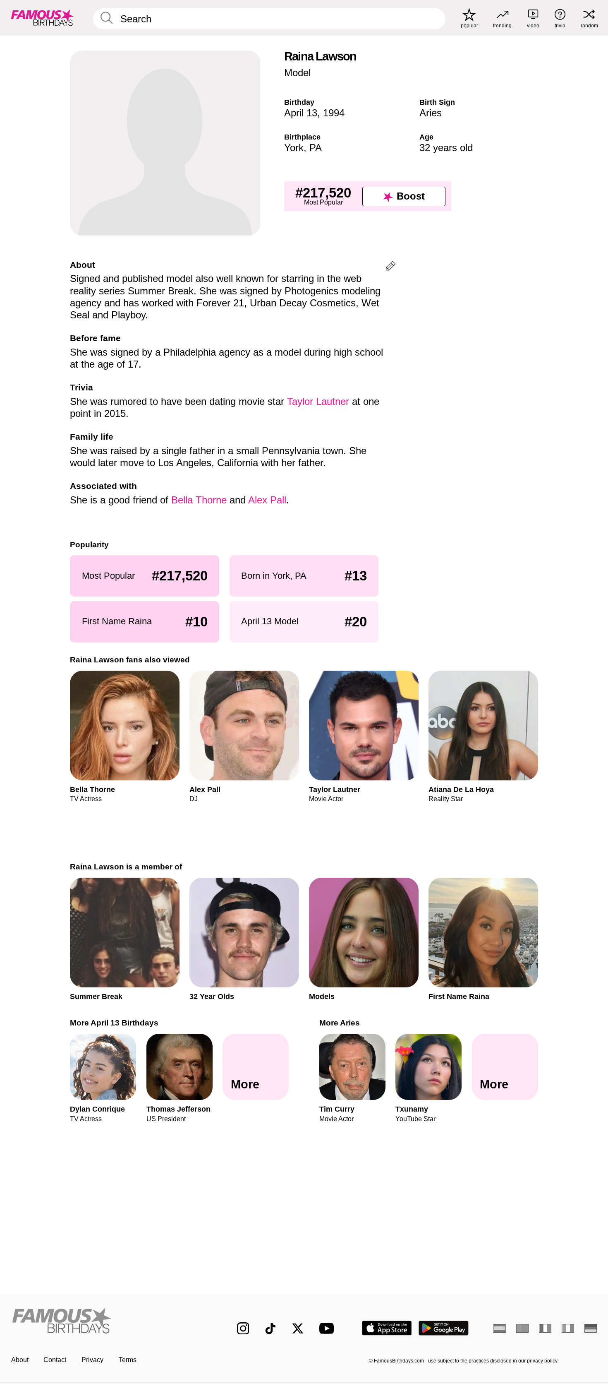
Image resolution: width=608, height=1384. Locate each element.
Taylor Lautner (318, 401)
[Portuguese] (522, 1328)
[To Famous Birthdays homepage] (42, 17)
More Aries (339, 1022)
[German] (590, 1328)
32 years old (446, 147)
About (20, 1359)
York (294, 147)
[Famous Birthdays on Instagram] (243, 1328)
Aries (430, 112)
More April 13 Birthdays (114, 1022)
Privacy (92, 1359)
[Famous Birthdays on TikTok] (270, 1328)
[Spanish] (499, 1328)
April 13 (300, 112)
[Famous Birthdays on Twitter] (298, 1328)
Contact (54, 1359)
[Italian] (568, 1328)
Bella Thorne (199, 499)
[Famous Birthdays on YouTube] (328, 1328)
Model (297, 72)
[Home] (107, 1321)
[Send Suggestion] (390, 267)
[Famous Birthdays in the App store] (387, 1328)
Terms (127, 1359)
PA (315, 147)
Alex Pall (267, 499)
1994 (334, 112)
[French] (545, 1328)
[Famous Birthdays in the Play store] (444, 1328)
